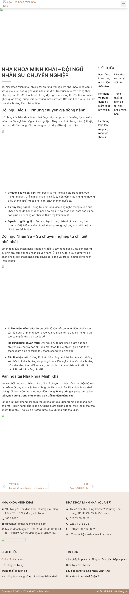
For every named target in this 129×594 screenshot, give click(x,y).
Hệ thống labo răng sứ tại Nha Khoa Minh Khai (29, 576)
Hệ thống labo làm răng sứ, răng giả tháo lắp (103, 129)
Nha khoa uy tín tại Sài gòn (120, 78)
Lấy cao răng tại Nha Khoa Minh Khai (88, 570)
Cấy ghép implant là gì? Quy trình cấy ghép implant (96, 559)
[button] (123, 4)
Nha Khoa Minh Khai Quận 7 (82, 576)
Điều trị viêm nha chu (78, 565)
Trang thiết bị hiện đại (15, 570)
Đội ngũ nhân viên (12, 559)
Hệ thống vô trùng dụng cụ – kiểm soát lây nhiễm (104, 101)
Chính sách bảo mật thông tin (112, 591)
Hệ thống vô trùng (12, 565)
